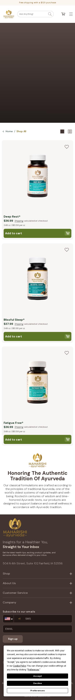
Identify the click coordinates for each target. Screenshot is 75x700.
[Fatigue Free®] (37, 382)
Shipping (19, 220)
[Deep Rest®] (37, 176)
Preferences (37, 690)
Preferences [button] (33, 669)
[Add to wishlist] (66, 146)
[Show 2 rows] (70, 131)
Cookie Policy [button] (19, 666)
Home (9, 131)
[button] (35, 14)
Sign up (13, 638)
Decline (37, 683)
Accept (37, 676)
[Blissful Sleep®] (37, 279)
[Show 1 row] (62, 131)
